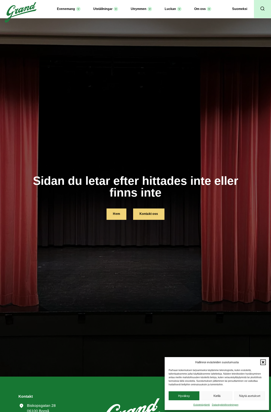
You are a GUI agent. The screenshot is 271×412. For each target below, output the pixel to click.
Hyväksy (184, 395)
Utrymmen (138, 9)
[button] (263, 362)
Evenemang (66, 9)
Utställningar (102, 9)
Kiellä (216, 395)
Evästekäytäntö (201, 404)
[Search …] (262, 9)
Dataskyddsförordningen (225, 404)
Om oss (200, 9)
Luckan (170, 9)
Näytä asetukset (249, 395)
